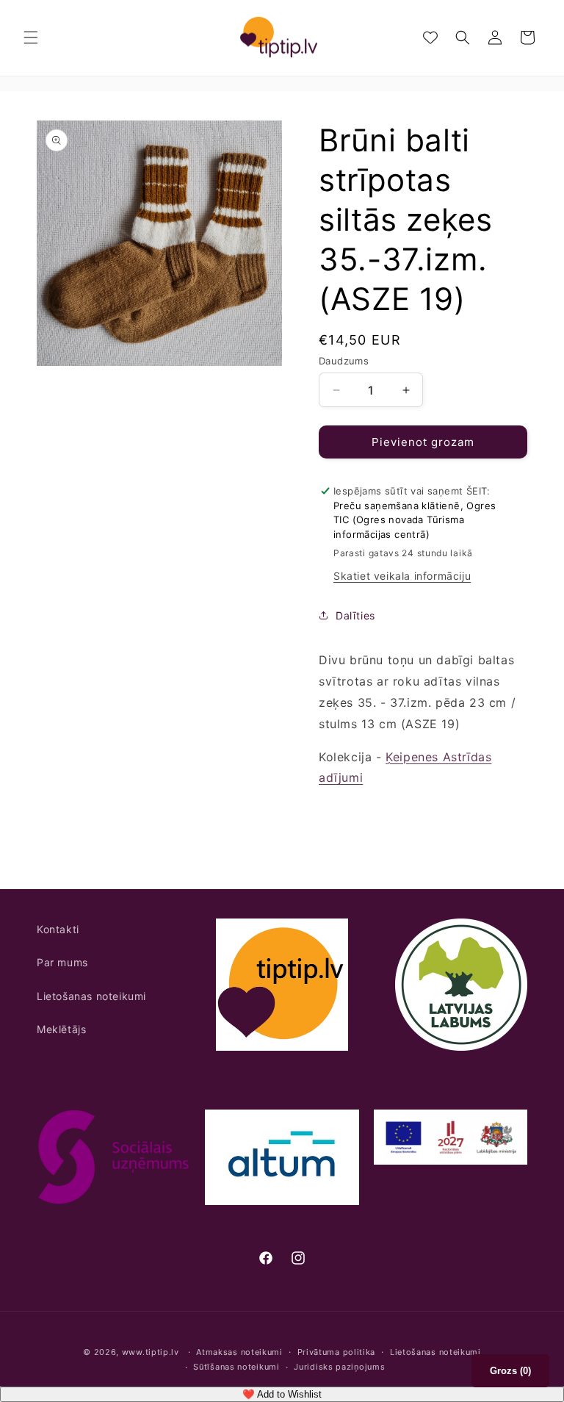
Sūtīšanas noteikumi (236, 1367)
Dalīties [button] (355, 615)
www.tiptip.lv (150, 1352)
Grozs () (510, 1370)
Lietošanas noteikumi (91, 996)
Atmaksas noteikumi (239, 1352)
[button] (31, 37)
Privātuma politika (336, 1352)
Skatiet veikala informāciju (402, 575)
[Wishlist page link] (430, 37)
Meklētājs (61, 1029)
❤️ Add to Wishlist (282, 1394)
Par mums (62, 962)
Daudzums (344, 361)
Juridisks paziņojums (339, 1367)
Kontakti (58, 929)
